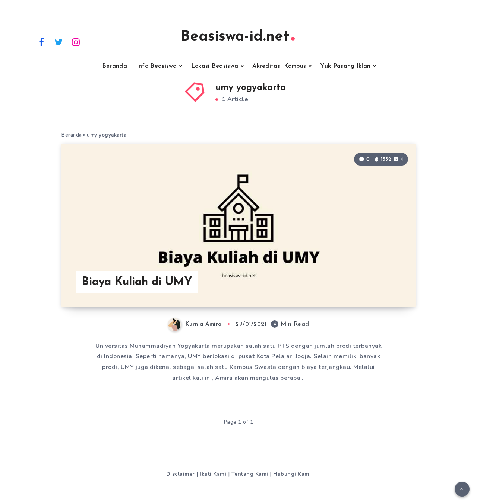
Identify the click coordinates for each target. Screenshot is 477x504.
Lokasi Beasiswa (214, 66)
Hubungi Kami (292, 474)
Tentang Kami (249, 474)
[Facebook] (41, 41)
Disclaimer (180, 474)
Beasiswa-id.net (234, 36)
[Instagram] (76, 41)
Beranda (114, 66)
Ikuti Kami (213, 474)
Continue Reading (379, 285)
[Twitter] (59, 41)
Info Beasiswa (157, 66)
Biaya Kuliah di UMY (137, 282)
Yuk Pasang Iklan (345, 66)
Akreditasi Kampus (279, 66)
